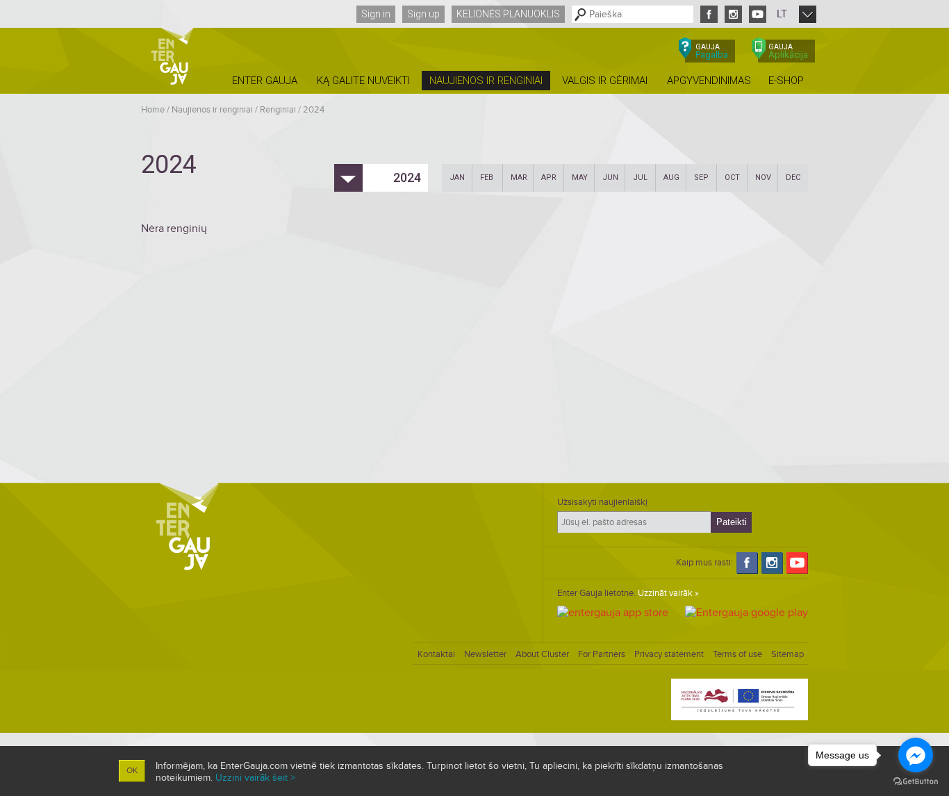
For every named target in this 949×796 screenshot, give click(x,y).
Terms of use (737, 654)
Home (153, 109)
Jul (640, 177)
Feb (486, 177)
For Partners (601, 654)
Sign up (423, 13)
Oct (732, 177)
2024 (313, 109)
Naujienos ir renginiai (212, 109)
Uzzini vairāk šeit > (255, 777)
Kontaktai (436, 654)
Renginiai (278, 109)
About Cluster (542, 654)
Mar (519, 177)
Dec (793, 177)
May (580, 177)
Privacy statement (669, 654)
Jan (457, 177)
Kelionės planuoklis (508, 13)
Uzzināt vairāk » (668, 593)
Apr (548, 177)
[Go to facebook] (915, 755)
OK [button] (132, 770)
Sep (701, 177)
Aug (671, 177)
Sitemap (787, 654)
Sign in (375, 13)
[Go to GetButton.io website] (915, 781)
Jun (610, 177)
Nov (763, 177)
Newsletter (485, 654)
